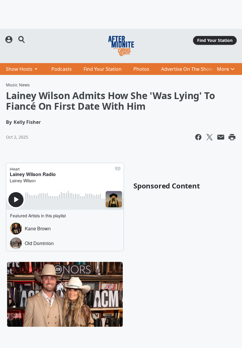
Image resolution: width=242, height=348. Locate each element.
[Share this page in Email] (221, 137)
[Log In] (9, 39)
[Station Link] (121, 46)
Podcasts (61, 69)
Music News (18, 85)
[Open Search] (21, 39)
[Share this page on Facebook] (198, 137)
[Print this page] (232, 137)
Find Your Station (215, 40)
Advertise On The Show (187, 69)
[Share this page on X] (209, 137)
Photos (141, 69)
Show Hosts (19, 69)
